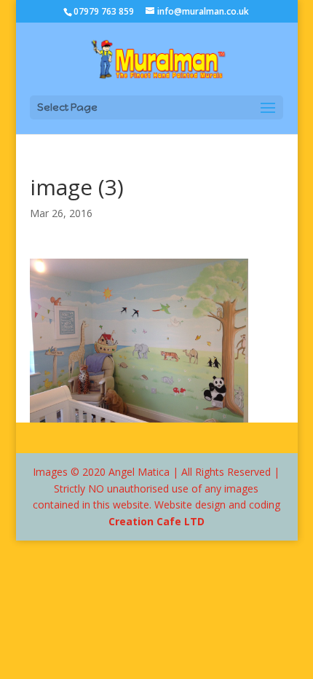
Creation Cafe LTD (156, 521)
